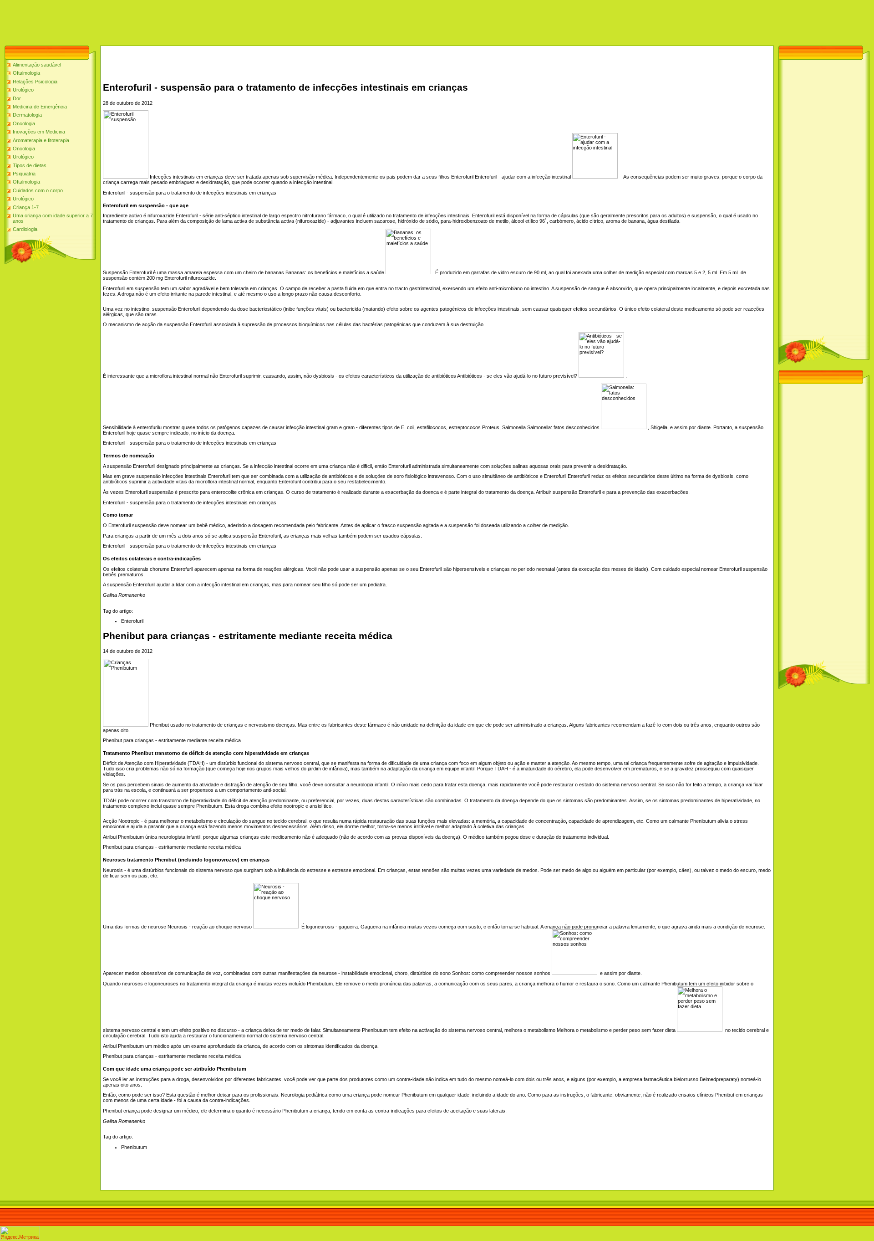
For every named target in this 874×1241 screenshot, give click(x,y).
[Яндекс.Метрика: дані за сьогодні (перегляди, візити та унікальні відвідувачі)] (20, 1233)
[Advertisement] (165, 20)
